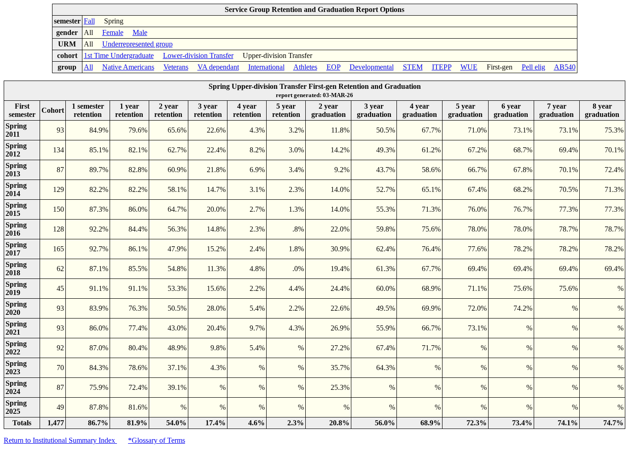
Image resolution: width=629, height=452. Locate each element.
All (88, 67)
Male (140, 32)
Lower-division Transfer (198, 55)
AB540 (565, 67)
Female (112, 32)
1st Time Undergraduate (119, 55)
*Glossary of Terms (156, 440)
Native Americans (128, 67)
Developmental (371, 67)
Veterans (175, 67)
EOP (333, 67)
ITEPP (441, 67)
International (266, 67)
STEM (413, 67)
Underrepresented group (137, 44)
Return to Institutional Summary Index (60, 440)
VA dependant (218, 67)
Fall (89, 21)
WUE (469, 67)
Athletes (305, 67)
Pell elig (533, 67)
